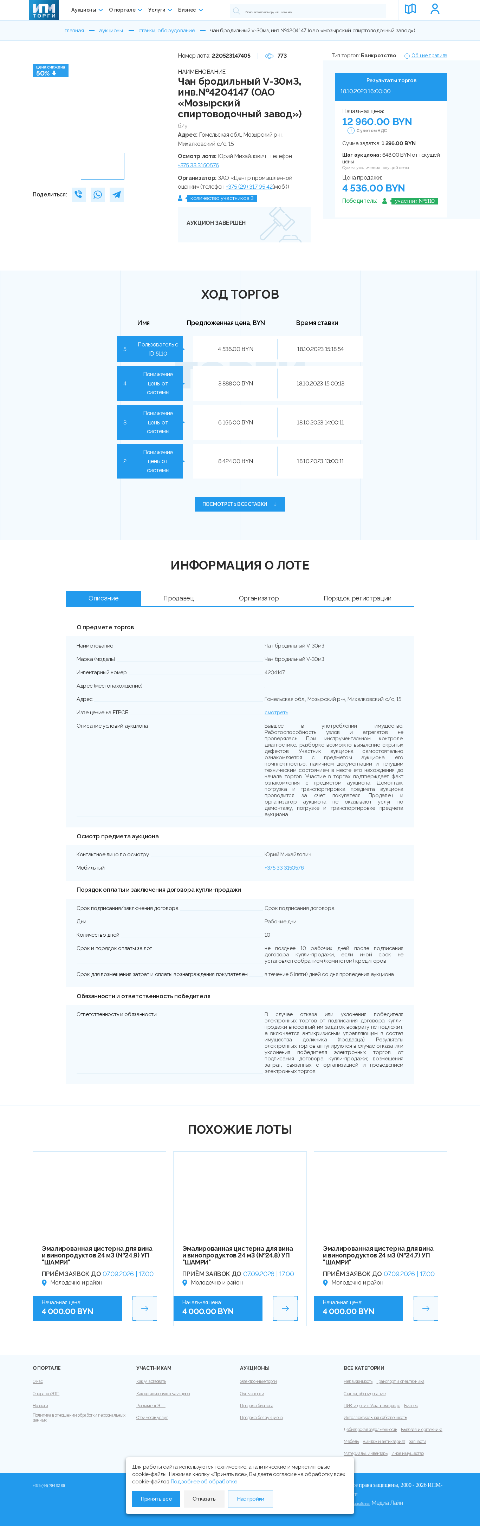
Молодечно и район (76, 1282)
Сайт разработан (357, 1503)
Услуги (156, 10)
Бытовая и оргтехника (421, 1429)
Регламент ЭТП (151, 1405)
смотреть (276, 712)
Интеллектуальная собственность (375, 1417)
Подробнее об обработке (204, 1481)
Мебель (351, 1441)
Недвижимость (358, 1381)
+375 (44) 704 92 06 (49, 1485)
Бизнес (187, 10)
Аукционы (83, 10)
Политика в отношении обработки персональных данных (79, 1418)
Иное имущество (407, 1453)
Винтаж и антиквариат (384, 1441)
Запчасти (417, 1441)
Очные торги (252, 1393)
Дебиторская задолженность (370, 1429)
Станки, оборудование (365, 1393)
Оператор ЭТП (46, 1393)
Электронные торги (258, 1381)
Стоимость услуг (152, 1417)
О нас (38, 1381)
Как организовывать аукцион (163, 1393)
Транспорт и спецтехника (400, 1381)
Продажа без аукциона (261, 1417)
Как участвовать (151, 1381)
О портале (122, 10)
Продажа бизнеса (256, 1405)
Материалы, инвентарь (366, 1453)
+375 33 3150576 (198, 165)
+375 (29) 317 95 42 (249, 186)
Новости (40, 1405)
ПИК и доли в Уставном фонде (372, 1405)
